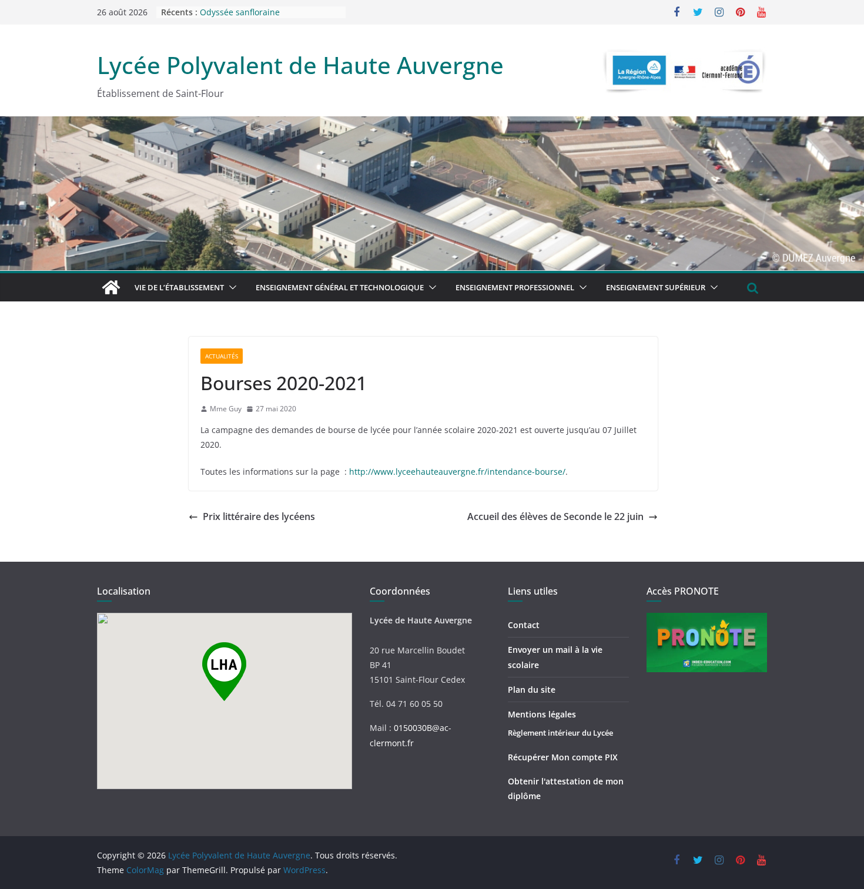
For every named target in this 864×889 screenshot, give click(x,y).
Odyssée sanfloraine (240, 14)
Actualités (221, 356)
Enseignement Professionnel (515, 287)
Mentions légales (542, 714)
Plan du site (531, 689)
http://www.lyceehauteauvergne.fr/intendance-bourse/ (457, 471)
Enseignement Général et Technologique (340, 287)
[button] (230, 287)
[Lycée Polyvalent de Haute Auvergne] (111, 287)
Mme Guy (226, 409)
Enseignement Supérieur (655, 287)
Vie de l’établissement (179, 287)
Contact (524, 624)
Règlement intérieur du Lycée (560, 732)
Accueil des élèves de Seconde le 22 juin (555, 516)
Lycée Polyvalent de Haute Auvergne (300, 65)
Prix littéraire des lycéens (259, 516)
